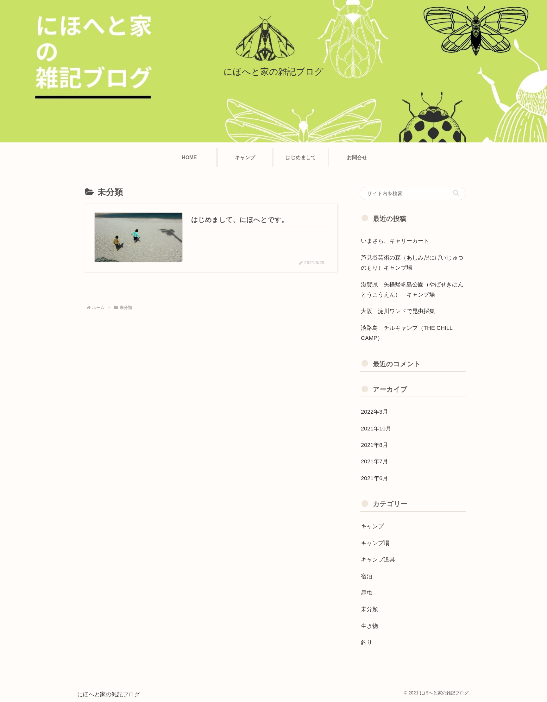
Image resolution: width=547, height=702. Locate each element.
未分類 (369, 609)
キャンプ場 (375, 543)
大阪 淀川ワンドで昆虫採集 (398, 311)
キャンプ (372, 526)
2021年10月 (376, 428)
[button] (456, 193)
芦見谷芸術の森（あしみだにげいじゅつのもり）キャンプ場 (412, 262)
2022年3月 (374, 412)
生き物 (369, 626)
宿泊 (369, 576)
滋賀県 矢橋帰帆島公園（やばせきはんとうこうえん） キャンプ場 (412, 289)
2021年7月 (374, 461)
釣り (366, 642)
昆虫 (366, 593)
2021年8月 (374, 445)
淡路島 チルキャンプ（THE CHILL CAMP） (406, 333)
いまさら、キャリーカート (395, 241)
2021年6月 (374, 478)
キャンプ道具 (378, 559)
